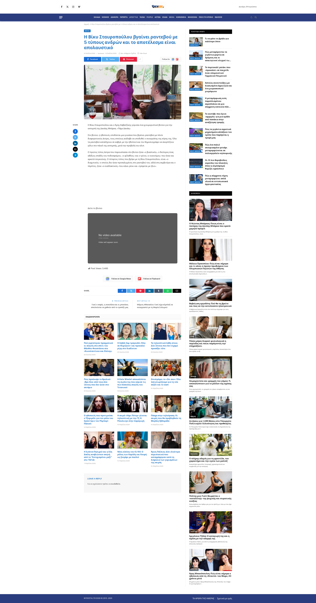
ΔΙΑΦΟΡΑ (114, 17)
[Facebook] (75, 131)
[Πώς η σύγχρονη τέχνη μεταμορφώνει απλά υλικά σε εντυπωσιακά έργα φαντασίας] (196, 179)
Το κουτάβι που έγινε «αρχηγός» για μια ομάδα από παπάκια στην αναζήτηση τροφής (217, 118)
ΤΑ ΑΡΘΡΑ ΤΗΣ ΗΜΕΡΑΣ (203, 598)
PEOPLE (150, 17)
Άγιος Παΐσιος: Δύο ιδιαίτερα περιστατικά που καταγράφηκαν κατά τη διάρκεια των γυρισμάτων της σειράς (165, 457)
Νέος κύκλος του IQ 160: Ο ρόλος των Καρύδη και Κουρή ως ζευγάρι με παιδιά (132, 454)
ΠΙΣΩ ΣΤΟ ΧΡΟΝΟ (206, 17)
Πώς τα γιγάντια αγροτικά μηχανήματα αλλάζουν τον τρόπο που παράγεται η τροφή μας (218, 133)
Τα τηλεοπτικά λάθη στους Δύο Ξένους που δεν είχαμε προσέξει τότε (164, 346)
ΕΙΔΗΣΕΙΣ (218, 17)
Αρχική (86, 24)
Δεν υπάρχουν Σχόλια (128, 53)
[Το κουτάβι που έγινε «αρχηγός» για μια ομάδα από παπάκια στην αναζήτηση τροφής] (196, 117)
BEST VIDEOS (195, 58)
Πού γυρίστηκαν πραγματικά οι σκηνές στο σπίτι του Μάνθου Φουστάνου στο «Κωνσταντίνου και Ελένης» (98, 347)
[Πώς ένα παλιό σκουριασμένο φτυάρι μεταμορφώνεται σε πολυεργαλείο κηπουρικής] (196, 148)
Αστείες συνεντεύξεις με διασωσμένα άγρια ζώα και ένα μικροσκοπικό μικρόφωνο (218, 87)
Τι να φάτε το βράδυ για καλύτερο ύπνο (217, 40)
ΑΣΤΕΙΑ (157, 17)
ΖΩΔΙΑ (164, 17)
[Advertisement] (132, 188)
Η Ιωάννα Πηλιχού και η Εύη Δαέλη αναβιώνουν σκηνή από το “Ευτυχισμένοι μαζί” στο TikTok (98, 456)
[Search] (255, 17)
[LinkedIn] (75, 143)
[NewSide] (158, 7)
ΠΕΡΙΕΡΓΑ (124, 17)
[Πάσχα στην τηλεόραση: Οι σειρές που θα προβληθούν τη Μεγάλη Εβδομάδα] (166, 403)
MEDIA (171, 17)
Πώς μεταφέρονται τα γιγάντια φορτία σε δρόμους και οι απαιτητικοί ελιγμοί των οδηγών (217, 56)
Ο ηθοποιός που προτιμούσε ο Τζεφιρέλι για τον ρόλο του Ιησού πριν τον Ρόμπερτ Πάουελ (98, 419)
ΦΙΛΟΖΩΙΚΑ (192, 17)
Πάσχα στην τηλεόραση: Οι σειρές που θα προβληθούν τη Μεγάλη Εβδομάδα (166, 418)
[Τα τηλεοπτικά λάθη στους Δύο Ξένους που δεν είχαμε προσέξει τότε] (166, 331)
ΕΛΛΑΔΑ (97, 17)
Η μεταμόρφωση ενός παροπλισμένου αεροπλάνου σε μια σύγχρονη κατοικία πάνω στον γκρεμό (217, 102)
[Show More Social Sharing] (140, 59)
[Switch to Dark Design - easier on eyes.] (251, 17)
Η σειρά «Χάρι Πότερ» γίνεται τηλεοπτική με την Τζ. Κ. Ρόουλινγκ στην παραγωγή (132, 418)
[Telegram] (75, 155)
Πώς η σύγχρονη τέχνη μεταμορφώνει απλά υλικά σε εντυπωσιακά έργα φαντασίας (216, 180)
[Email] (75, 149)
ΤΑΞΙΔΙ (142, 17)
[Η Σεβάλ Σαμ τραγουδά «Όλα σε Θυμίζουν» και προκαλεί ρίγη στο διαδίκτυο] (132, 331)
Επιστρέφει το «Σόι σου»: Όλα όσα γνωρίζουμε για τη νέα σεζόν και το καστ (166, 382)
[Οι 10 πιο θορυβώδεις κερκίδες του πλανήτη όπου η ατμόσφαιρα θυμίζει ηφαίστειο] (196, 163)
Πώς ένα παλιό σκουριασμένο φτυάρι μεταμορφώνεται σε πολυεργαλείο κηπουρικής (218, 149)
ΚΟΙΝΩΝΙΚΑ (181, 17)
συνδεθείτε (115, 484)
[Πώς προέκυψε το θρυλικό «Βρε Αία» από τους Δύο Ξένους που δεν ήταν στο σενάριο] (99, 367)
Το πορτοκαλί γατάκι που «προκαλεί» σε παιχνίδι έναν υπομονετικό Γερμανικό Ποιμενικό (217, 71)
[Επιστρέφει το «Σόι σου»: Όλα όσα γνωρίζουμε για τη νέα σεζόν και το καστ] (166, 367)
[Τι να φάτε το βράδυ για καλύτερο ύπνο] (196, 41)
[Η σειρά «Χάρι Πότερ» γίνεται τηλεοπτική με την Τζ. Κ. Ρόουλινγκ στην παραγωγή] (132, 403)
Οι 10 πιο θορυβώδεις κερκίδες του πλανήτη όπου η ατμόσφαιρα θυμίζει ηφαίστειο (216, 164)
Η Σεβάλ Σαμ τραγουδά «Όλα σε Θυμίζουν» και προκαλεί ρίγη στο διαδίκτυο (131, 346)
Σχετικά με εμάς (224, 598)
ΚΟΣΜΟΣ (105, 17)
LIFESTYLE (133, 17)
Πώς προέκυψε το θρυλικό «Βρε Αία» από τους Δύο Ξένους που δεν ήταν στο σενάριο (97, 383)
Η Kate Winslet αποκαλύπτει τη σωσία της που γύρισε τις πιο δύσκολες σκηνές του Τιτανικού (131, 383)
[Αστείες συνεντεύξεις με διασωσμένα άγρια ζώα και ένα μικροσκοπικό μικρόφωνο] (196, 86)
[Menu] (60, 17)
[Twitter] (75, 137)
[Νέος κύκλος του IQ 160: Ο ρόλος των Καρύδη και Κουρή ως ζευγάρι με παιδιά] (132, 440)
